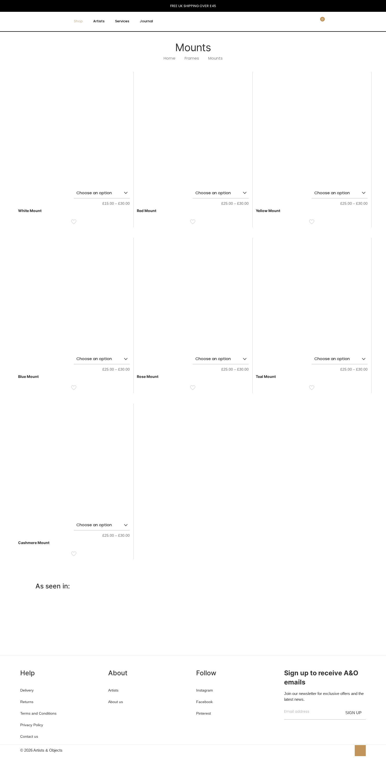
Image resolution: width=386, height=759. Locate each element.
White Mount (29, 210)
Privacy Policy (31, 725)
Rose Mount (147, 376)
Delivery (27, 690)
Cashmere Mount (33, 542)
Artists (113, 690)
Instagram (204, 690)
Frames (192, 58)
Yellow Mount (268, 210)
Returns (26, 702)
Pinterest (203, 713)
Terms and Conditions (38, 713)
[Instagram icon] (348, 750)
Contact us (29, 736)
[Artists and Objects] (42, 21)
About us (115, 702)
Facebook (204, 702)
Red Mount (146, 210)
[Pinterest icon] (342, 750)
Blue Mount (28, 376)
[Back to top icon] (360, 750)
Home (169, 58)
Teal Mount (266, 376)
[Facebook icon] (331, 750)
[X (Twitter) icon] (336, 750)
